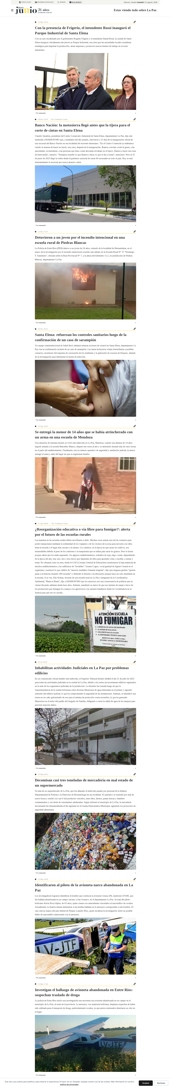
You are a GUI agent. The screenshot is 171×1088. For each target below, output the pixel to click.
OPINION (62, 2)
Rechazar (161, 1083)
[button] (85, 113)
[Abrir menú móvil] (12, 10)
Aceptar (145, 1083)
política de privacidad (69, 1084)
